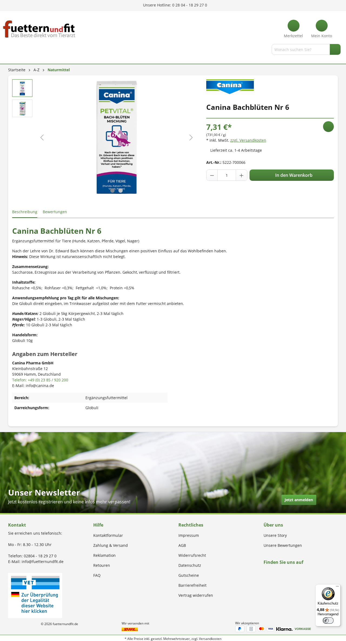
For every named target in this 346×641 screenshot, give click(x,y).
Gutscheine (188, 575)
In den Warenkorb (293, 175)
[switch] (328, 620)
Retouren (101, 565)
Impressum (188, 535)
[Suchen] (335, 49)
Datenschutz (189, 565)
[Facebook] (265, 572)
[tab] (24, 212)
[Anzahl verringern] (212, 175)
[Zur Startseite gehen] (39, 29)
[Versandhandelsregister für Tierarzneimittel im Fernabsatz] (35, 595)
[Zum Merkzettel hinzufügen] (328, 126)
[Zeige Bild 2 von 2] (120, 190)
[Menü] (9, 50)
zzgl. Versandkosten (248, 140)
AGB (182, 545)
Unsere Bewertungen (283, 545)
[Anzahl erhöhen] (241, 175)
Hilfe (98, 525)
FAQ (97, 575)
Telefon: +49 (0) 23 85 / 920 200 (40, 379)
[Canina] (230, 86)
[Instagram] (271, 572)
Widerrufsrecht (192, 555)
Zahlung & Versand (110, 545)
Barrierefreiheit (192, 585)
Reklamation (104, 555)
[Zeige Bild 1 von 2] (112, 190)
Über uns (273, 525)
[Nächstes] (191, 137)
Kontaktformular (108, 535)
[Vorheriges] (42, 137)
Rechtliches (190, 525)
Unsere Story (275, 535)
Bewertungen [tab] (55, 211)
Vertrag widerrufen (195, 595)
